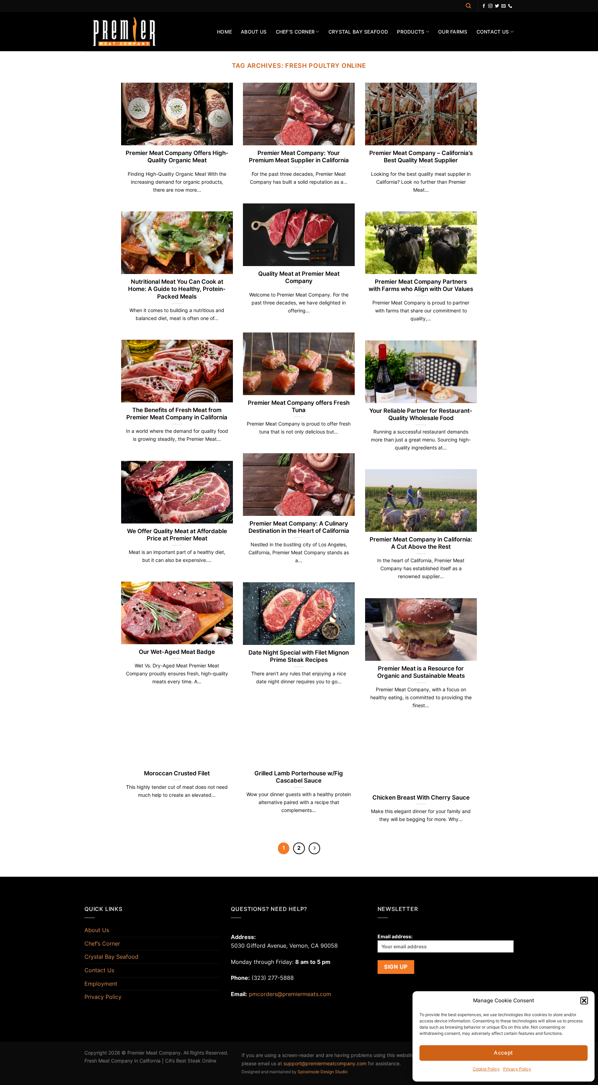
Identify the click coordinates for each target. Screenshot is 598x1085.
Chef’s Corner (295, 32)
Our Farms (453, 32)
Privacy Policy (102, 996)
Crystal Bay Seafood (358, 32)
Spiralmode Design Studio (322, 1071)
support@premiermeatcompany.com (324, 1063)
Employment (100, 983)
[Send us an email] (503, 6)
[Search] (468, 6)
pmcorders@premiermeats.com (290, 994)
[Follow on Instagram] (490, 6)
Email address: (395, 936)
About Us (253, 32)
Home (224, 32)
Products (410, 32)
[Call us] (510, 6)
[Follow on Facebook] (484, 6)
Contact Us (493, 32)
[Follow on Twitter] (497, 6)
